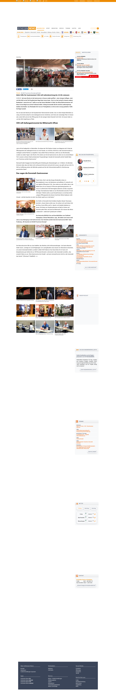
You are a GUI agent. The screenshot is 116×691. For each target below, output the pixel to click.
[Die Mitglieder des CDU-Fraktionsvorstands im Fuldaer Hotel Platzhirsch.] (64, 140)
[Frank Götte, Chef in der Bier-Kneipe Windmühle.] (25, 190)
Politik (38, 32)
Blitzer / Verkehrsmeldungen (55, 678)
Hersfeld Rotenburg (80, 681)
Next (93, 181)
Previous (80, 181)
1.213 (46, 0)
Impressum (89, 0)
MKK (85, 32)
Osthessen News (26, 678)
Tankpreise (66, 36)
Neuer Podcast (83, 295)
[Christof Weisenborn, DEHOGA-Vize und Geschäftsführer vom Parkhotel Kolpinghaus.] (25, 237)
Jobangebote (83, 235)
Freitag (80, 508)
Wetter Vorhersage (52, 686)
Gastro (50, 681)
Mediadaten (82, 0)
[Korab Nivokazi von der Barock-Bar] (45, 237)
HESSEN (66, 32)
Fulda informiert (56, 36)
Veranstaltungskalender (54, 684)
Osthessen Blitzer (26, 681)
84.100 (26, 0)
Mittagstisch (51, 683)
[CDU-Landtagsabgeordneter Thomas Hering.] (45, 332)
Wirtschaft (33, 32)
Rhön (97, 32)
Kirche (54, 32)
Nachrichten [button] (41, 28)
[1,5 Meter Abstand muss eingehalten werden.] (25, 299)
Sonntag (94, 508)
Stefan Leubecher (88, 174)
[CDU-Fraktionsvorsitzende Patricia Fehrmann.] (45, 140)
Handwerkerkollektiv (35, 36)
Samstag (87, 508)
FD (73, 32)
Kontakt (76, 0)
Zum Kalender (92, 451)
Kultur (57, 32)
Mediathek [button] (55, 28)
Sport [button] (48, 28)
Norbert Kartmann (88, 167)
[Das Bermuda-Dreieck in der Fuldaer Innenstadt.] (64, 237)
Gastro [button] (74, 28)
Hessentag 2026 (77, 36)
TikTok (77, 673)
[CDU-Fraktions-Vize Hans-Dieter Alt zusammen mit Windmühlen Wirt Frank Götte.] (45, 299)
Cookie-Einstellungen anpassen (28, 671)
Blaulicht (27, 32)
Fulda (77, 680)
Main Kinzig (78, 683)
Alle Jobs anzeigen (90, 267)
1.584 (39, 0)
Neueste (78, 52)
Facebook (78, 668)
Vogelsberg (78, 684)
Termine (67, 28)
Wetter (81, 503)
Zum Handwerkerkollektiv (88, 369)
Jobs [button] (79, 28)
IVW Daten (50, 670)
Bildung (49, 32)
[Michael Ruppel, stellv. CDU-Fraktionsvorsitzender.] (64, 332)
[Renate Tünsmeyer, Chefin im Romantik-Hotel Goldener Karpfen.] (25, 212)
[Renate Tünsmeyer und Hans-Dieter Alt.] (45, 316)
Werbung (50, 668)
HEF (79, 32)
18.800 (33, 0)
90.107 (19, 0)
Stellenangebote (52, 680)
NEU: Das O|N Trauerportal (86, 154)
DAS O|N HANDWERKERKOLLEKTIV (88, 349)
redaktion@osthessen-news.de (86, 585)
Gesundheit (44, 32)
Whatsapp (78, 670)
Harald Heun (87, 160)
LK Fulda (46, 36)
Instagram (78, 671)
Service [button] (61, 28)
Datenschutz (97, 0)
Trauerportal (23, 36)
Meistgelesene (86, 52)
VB (91, 32)
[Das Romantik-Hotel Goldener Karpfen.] (64, 316)
